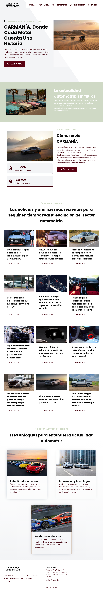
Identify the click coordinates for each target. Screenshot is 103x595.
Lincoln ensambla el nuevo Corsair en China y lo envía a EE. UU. (51, 399)
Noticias (32, 5)
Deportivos (62, 5)
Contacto (92, 5)
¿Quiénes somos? (77, 5)
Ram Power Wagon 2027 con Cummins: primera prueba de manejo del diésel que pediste (83, 399)
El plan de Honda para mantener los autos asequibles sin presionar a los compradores (18, 351)
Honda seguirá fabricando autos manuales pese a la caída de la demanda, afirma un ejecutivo (83, 303)
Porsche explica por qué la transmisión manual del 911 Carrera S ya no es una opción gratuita (51, 302)
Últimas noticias (14, 64)
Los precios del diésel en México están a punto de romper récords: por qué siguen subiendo (18, 399)
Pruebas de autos (46, 5)
